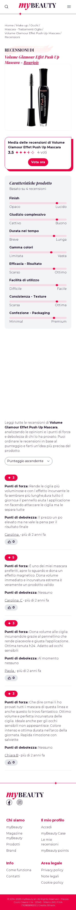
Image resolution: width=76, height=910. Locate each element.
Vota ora (38, 162)
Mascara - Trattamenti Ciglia (23, 29)
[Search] (6, 6)
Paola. (10, 671)
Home (9, 25)
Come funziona (18, 870)
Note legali (50, 876)
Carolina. (12, 534)
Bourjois (31, 62)
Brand (11, 850)
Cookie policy (52, 882)
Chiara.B (11, 755)
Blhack (51, 905)
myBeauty (14, 827)
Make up (22, 25)
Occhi (34, 25)
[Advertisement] (38, 373)
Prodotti (13, 844)
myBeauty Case (53, 833)
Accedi (46, 827)
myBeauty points (55, 850)
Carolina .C (13, 600)
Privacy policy (52, 870)
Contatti (13, 876)
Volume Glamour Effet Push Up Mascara (32, 33)
